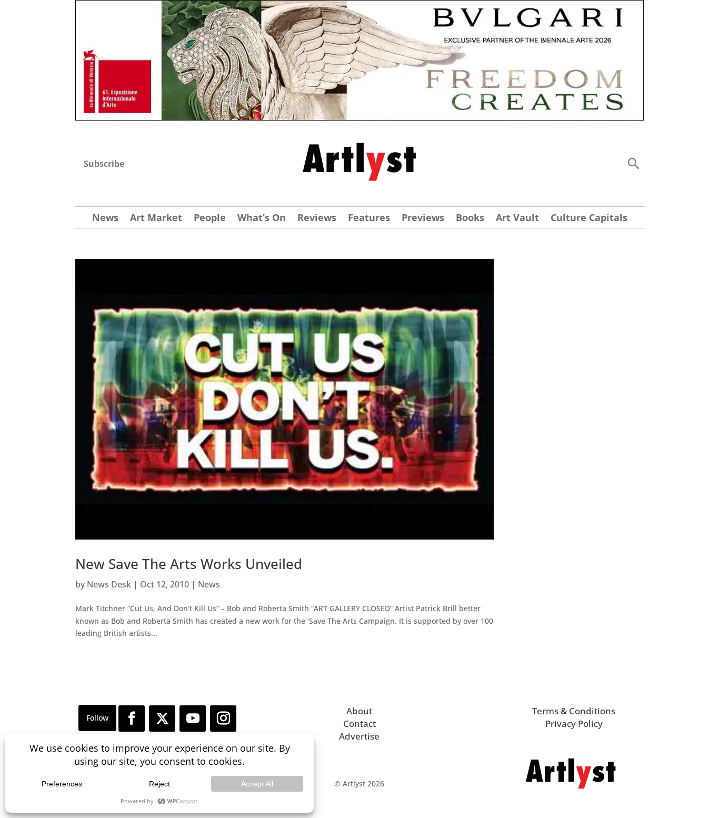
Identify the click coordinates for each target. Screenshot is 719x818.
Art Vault (517, 219)
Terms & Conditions (573, 711)
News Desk (109, 584)
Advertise (359, 736)
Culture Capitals (589, 219)
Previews (423, 219)
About (359, 711)
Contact (359, 723)
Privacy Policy (574, 723)
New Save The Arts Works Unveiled (188, 563)
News (105, 219)
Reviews (316, 219)
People (210, 219)
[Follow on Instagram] (223, 718)
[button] (633, 163)
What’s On (261, 219)
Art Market (156, 219)
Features (369, 219)
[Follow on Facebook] (131, 718)
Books (470, 219)
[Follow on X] (162, 718)
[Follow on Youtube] (192, 718)
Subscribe (104, 163)
